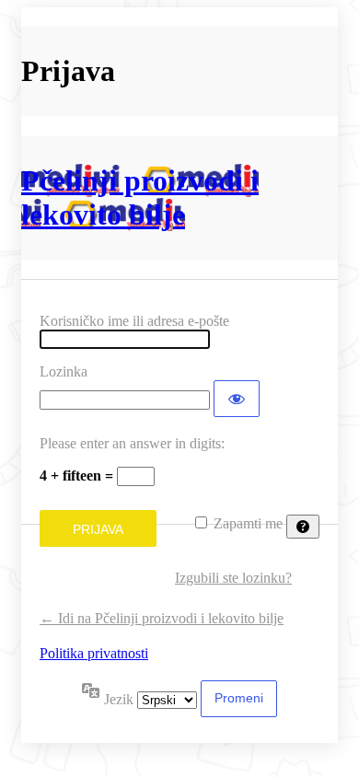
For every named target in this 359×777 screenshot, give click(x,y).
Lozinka (63, 371)
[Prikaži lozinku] (237, 398)
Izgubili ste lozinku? (233, 578)
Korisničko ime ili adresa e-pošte (134, 321)
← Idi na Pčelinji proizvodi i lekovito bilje (162, 618)
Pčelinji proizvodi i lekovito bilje (140, 197)
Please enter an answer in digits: (132, 443)
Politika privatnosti (94, 653)
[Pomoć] (302, 527)
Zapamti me (248, 523)
